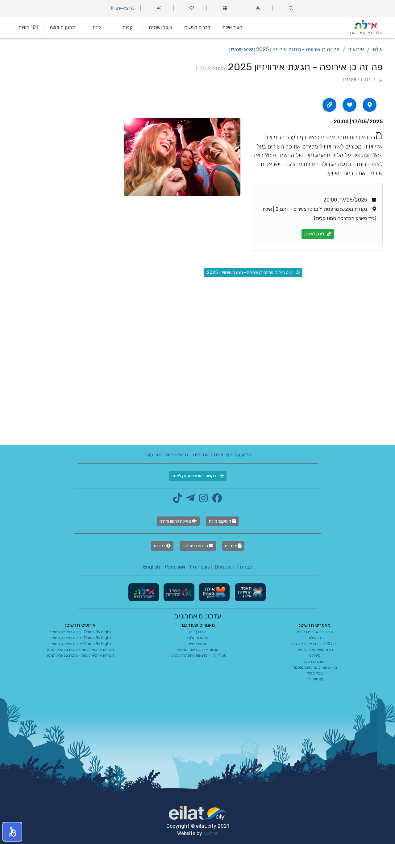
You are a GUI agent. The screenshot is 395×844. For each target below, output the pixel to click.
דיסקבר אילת (220, 521)
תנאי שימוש (177, 455)
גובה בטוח (315, 673)
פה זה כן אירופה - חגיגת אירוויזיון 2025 (284, 49)
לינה (97, 27)
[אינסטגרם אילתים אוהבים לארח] (202, 500)
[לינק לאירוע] (329, 104)
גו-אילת (315, 637)
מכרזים (231, 545)
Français (200, 567)
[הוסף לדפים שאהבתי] (349, 104)
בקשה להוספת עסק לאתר (194, 476)
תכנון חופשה (62, 27)
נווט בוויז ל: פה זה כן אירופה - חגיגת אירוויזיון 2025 (249, 272)
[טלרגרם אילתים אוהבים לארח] (189, 500)
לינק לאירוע (314, 234)
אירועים (356, 49)
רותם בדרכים (314, 661)
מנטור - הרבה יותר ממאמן (197, 649)
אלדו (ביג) (197, 632)
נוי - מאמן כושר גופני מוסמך (315, 667)
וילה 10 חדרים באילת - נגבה (315, 643)
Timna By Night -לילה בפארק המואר (80, 632)
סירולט (314, 655)
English (151, 567)
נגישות (160, 545)
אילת (377, 49)
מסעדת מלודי (197, 637)
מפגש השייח (197, 643)
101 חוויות (28, 27)
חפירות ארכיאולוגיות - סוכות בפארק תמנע (80, 649)
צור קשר (152, 455)
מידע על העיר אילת (232, 455)
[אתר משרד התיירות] (178, 592)
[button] (12, 831)
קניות (127, 27)
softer (210, 833)
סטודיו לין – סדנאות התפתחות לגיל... (198, 655)
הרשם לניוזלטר (195, 545)
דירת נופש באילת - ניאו (315, 649)
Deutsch (225, 567)
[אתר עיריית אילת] (213, 592)
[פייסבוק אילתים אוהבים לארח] (215, 500)
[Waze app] (370, 104)
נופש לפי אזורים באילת (315, 632)
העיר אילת (232, 27)
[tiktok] (177, 500)
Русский (175, 567)
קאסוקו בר (314, 679)
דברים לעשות (197, 27)
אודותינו (201, 455)
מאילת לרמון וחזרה (176, 521)
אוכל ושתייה (160, 27)
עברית (245, 567)
